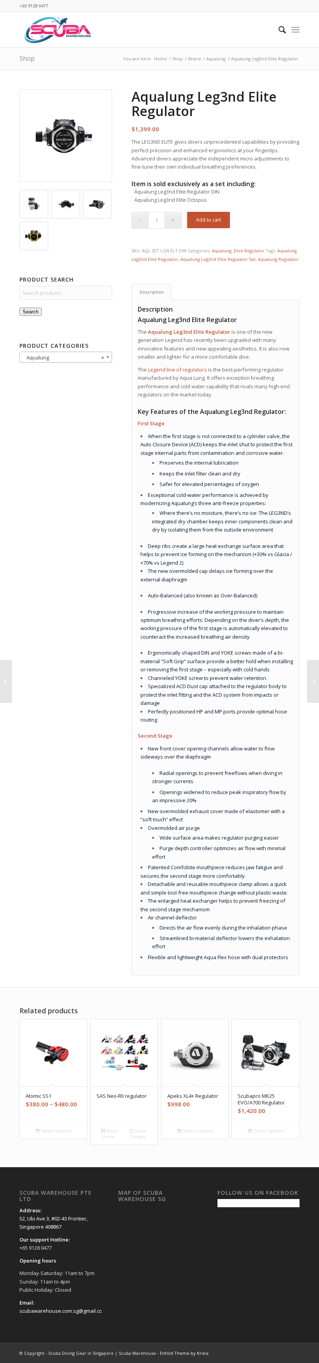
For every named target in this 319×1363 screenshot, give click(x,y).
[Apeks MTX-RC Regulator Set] (6, 681)
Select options (56, 1131)
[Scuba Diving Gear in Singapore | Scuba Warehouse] (57, 29)
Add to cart (208, 220)
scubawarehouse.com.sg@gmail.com (63, 1310)
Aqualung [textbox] (63, 357)
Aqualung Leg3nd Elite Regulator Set (218, 259)
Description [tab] (152, 292)
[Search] (278, 29)
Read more (110, 1133)
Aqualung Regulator (278, 259)
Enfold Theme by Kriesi (184, 1353)
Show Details (139, 1133)
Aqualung (221, 251)
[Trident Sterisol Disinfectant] (313, 681)
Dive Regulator (249, 251)
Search (31, 312)
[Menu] (295, 29)
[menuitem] (278, 29)
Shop (27, 58)
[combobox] (65, 357)
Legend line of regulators (177, 369)
